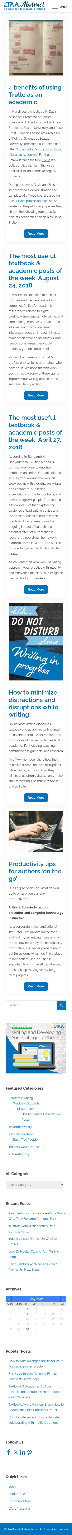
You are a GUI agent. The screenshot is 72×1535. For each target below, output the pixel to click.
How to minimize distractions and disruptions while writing (33, 703)
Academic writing (20, 1098)
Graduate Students (26, 1103)
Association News (21, 1134)
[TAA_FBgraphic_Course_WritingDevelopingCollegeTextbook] (36, 1048)
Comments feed (19, 1501)
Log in (12, 1486)
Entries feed (16, 1494)
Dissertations (26, 1109)
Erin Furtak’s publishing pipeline (30, 201)
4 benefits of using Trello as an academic (35, 95)
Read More (36, 235)
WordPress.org (19, 1508)
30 (27, 1329)
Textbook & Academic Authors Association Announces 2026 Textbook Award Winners (35, 1392)
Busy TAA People (25, 1139)
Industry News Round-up (26, 1147)
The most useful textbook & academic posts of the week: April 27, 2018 (35, 432)
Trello (46, 160)
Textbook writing (20, 1127)
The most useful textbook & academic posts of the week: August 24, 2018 (35, 270)
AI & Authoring (18, 1154)
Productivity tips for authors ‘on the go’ (35, 871)
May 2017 (36, 1299)
